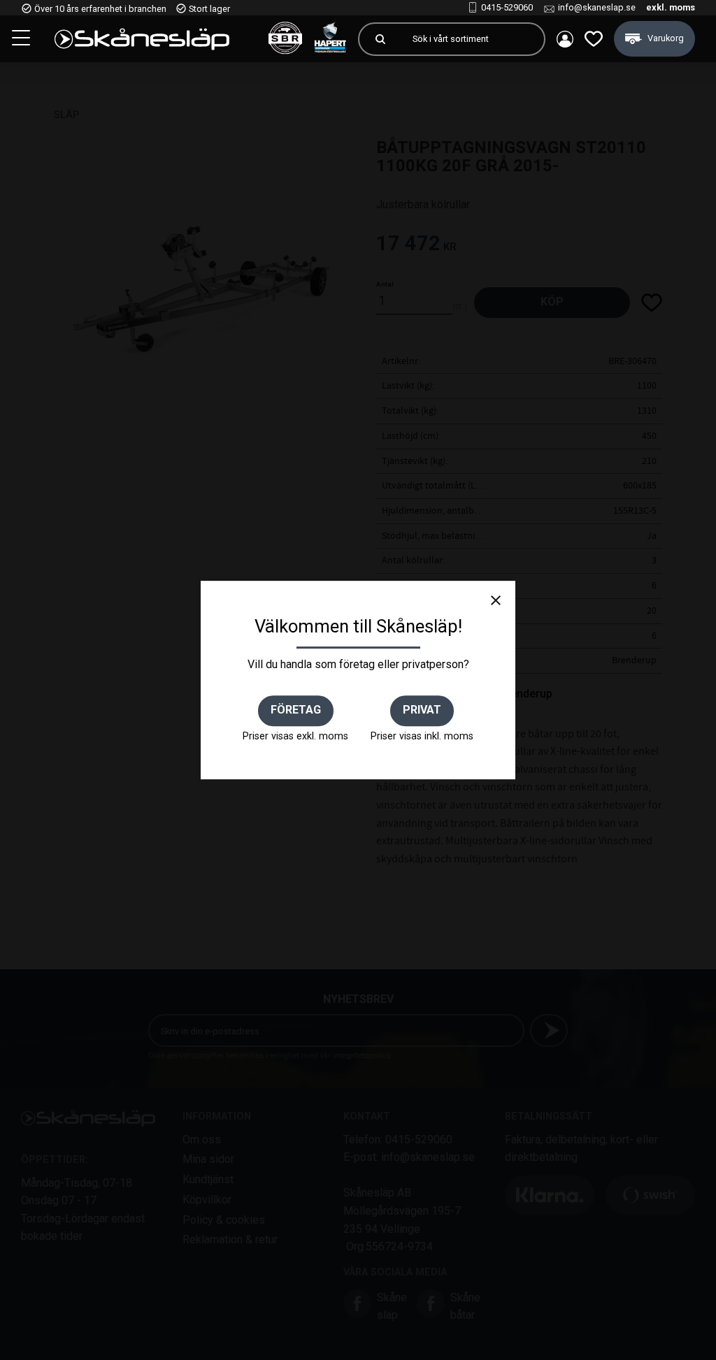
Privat (422, 709)
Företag (296, 709)
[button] (22, 40)
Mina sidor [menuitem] (565, 39)
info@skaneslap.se (597, 7)
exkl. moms (670, 7)
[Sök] (380, 39)
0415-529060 (507, 7)
